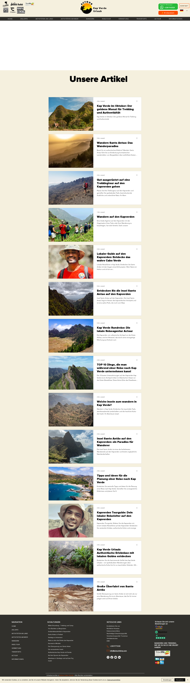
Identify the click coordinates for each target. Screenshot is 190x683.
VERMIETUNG (16, 648)
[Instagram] (108, 657)
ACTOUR (15, 655)
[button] (24, 19)
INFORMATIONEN (16, 659)
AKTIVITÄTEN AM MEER (16, 637)
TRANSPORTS (16, 652)
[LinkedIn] (119, 657)
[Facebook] (111, 657)
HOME (14, 626)
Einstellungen (167, 680)
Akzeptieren (180, 680)
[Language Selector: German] (184, 10)
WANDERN (15, 641)
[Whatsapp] (162, 7)
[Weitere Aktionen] (137, 101)
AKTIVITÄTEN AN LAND (16, 633)
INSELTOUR (16, 644)
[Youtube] (115, 657)
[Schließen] (187, 679)
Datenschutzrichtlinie (113, 680)
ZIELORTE (15, 630)
